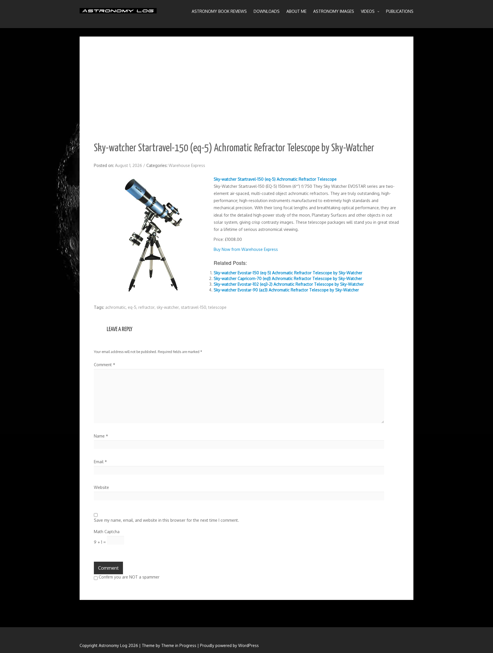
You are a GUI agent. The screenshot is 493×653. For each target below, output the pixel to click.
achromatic (115, 307)
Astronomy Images (333, 11)
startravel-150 (193, 307)
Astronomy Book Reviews (219, 11)
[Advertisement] (246, 94)
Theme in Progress (178, 645)
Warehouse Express (187, 165)
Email (100, 461)
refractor (146, 307)
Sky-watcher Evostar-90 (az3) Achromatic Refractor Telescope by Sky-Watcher (286, 289)
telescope (217, 307)
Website (101, 487)
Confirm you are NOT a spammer (128, 577)
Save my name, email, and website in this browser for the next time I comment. (166, 520)
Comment (104, 364)
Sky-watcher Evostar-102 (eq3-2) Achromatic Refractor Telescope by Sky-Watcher (289, 284)
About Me (296, 11)
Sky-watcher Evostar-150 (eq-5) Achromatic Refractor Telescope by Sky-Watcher (288, 272)
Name (101, 436)
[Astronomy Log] (118, 13)
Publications (399, 11)
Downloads (267, 11)
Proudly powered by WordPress (229, 645)
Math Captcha (107, 531)
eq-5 (132, 307)
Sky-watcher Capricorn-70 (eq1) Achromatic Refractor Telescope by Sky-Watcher (288, 278)
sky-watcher (168, 307)
